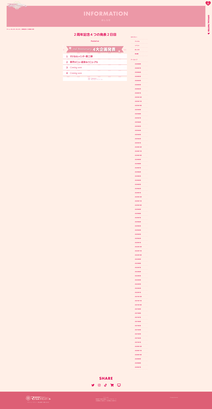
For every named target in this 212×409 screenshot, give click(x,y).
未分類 (136, 54)
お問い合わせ (46, 402)
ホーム (8, 29)
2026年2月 (138, 89)
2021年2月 (138, 338)
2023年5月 (138, 226)
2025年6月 (138, 122)
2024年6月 (138, 172)
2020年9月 (138, 359)
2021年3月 (138, 334)
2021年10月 (138, 305)
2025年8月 (138, 114)
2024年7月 (138, 168)
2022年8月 (138, 263)
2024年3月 (138, 184)
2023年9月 (138, 209)
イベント (137, 45)
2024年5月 (138, 176)
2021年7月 (138, 317)
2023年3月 (138, 234)
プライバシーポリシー (32, 402)
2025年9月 (138, 109)
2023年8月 (138, 213)
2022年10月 (138, 255)
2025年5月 (138, 126)
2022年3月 (138, 284)
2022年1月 (138, 292)
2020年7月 (138, 367)
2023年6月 (138, 222)
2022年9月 (138, 259)
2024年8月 (138, 163)
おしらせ (13, 29)
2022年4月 (138, 280)
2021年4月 (138, 330)
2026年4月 (138, 80)
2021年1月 (138, 342)
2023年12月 (138, 197)
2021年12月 (138, 296)
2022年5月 (138, 276)
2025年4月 (138, 130)
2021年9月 (138, 309)
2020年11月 (138, 350)
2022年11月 (138, 251)
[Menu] (208, 3)
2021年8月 (138, 313)
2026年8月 (138, 64)
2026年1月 (138, 93)
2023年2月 (138, 238)
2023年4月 (138, 230)
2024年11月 (138, 151)
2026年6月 (138, 72)
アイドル (137, 41)
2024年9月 (138, 159)
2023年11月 (138, 201)
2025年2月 (138, 138)
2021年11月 (138, 300)
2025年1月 (138, 143)
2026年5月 (138, 76)
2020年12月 (138, 346)
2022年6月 (138, 271)
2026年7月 (138, 68)
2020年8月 (138, 363)
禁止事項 (40, 402)
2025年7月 (138, 118)
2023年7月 (138, 217)
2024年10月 (138, 155)
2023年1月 (138, 242)
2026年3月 (138, 84)
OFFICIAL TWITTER (208, 23)
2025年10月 (138, 105)
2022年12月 (138, 246)
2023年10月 (138, 205)
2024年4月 (138, 180)
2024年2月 (138, 188)
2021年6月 (138, 321)
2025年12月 (138, 97)
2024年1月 (138, 192)
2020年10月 (138, 354)
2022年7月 (138, 267)
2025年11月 (138, 101)
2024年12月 (138, 147)
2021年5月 (138, 325)
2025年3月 (138, 134)
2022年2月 (138, 288)
